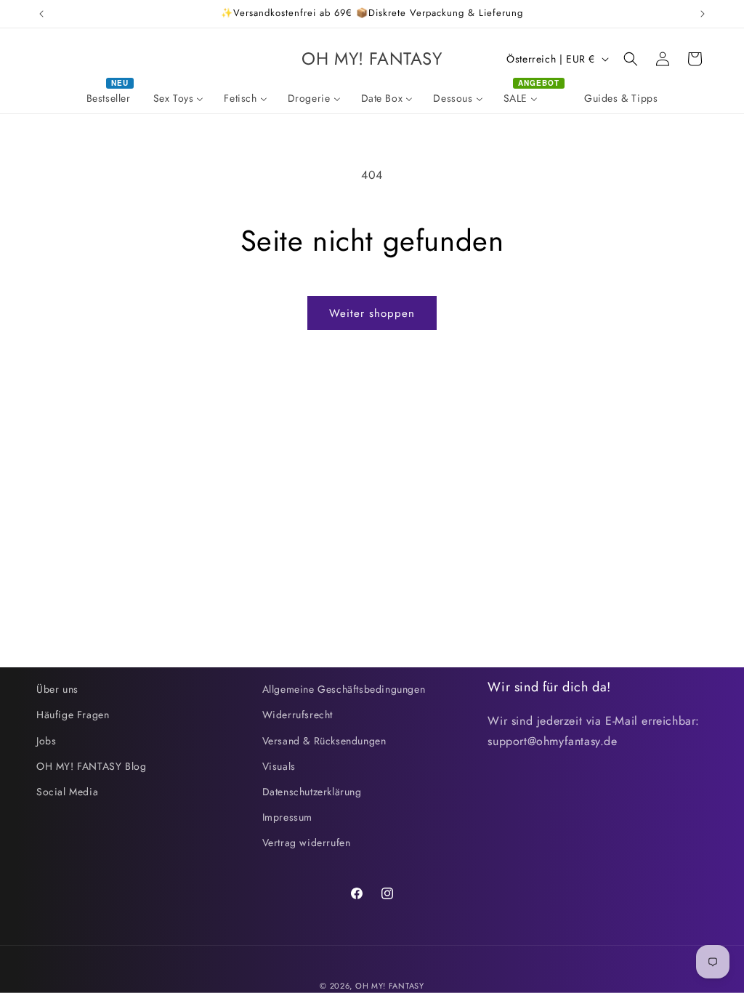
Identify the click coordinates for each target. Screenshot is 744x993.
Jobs (46, 740)
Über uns (57, 689)
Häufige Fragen (72, 714)
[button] (631, 59)
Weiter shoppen (372, 313)
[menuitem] (109, 98)
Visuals (279, 766)
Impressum (287, 817)
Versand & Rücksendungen (324, 740)
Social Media (67, 791)
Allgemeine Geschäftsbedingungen (344, 689)
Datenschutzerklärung (312, 791)
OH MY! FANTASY (389, 986)
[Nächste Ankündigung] (703, 14)
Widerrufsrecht (297, 714)
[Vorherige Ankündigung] (41, 14)
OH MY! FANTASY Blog (91, 766)
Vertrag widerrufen (306, 842)
